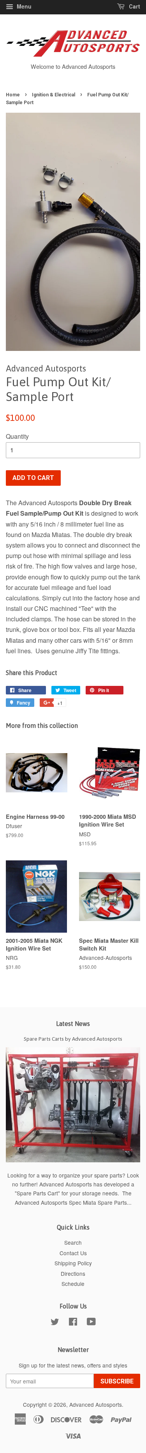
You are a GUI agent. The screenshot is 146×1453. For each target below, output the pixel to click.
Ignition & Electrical (53, 95)
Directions (73, 1273)
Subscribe (117, 1381)
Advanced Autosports (95, 1404)
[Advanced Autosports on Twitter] (55, 1323)
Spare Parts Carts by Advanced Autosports (73, 1039)
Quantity (17, 436)
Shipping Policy (73, 1263)
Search (73, 1242)
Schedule (73, 1283)
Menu (23, 6)
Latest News (73, 1023)
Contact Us (73, 1253)
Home (13, 95)
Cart (134, 6)
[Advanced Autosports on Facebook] (73, 1323)
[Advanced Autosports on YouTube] (91, 1323)
